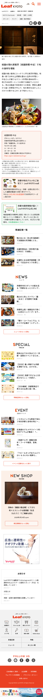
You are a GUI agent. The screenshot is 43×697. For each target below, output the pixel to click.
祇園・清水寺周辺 (25, 19)
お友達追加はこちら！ (16, 222)
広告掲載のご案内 (12, 671)
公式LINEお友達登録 (16, 194)
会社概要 (24, 671)
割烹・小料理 (28, 15)
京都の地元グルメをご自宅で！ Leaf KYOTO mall (28, 182)
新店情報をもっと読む (21, 523)
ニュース (11, 645)
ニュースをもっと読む (21, 332)
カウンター (6, 19)
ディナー (14, 19)
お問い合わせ (23, 678)
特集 (31, 640)
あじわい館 (32, 645)
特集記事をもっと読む (21, 397)
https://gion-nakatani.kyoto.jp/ (15, 156)
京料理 (19, 15)
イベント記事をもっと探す (21, 463)
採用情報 (33, 671)
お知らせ (7, 591)
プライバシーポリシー (30, 675)
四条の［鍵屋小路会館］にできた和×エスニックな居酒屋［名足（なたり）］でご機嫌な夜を (21, 510)
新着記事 (11, 640)
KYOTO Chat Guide (8, 15)
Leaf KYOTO (5, 11)
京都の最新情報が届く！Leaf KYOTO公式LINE (28, 207)
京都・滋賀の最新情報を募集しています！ (19, 598)
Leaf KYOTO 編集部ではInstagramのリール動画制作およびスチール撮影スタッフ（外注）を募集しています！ (21, 582)
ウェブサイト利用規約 (12, 675)
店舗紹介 (12, 11)
